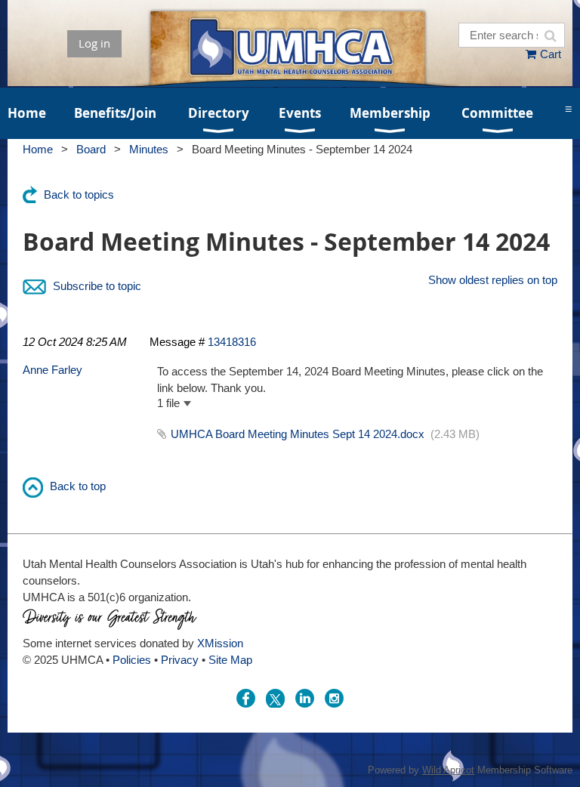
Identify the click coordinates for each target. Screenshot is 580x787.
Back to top (78, 486)
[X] (275, 698)
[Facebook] (245, 698)
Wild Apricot (448, 770)
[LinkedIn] (304, 698)
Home (38, 149)
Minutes (148, 149)
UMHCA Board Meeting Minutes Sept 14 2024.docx (297, 433)
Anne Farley (52, 369)
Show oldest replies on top (492, 279)
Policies (132, 659)
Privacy (180, 659)
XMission (220, 643)
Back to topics (79, 194)
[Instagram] (334, 698)
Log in (94, 43)
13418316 (232, 341)
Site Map (230, 659)
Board (91, 149)
